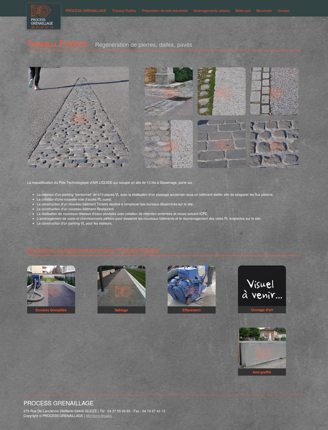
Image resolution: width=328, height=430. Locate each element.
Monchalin (264, 10)
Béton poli (243, 10)
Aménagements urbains (212, 10)
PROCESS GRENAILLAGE (86, 10)
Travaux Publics (124, 10)
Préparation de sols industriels (165, 10)
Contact (284, 10)
